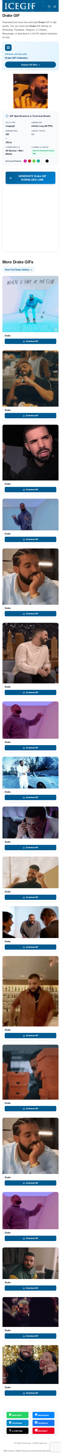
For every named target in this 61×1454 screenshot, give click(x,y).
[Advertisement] (30, 217)
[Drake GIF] (30, 304)
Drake (8, 335)
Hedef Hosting (21, 1450)
